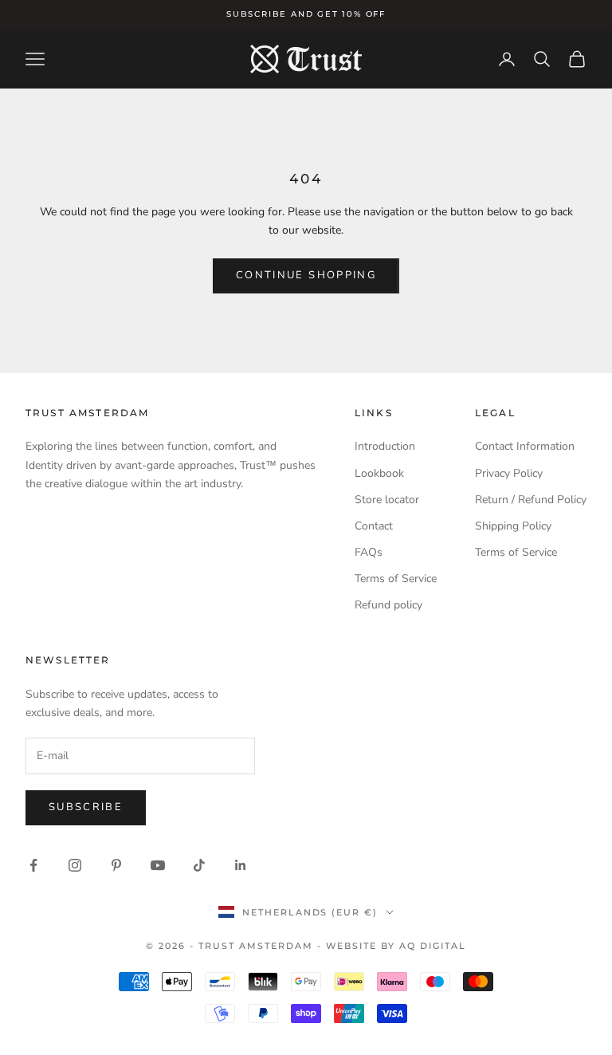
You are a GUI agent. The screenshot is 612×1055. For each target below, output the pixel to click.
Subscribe (86, 807)
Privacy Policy (509, 473)
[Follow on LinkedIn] (241, 865)
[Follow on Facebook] (33, 865)
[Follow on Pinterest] (116, 865)
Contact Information (525, 446)
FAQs (368, 552)
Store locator (387, 499)
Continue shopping (306, 275)
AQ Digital (432, 945)
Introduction (385, 446)
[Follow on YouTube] (158, 865)
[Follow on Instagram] (75, 865)
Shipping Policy (513, 525)
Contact (374, 525)
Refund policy (388, 604)
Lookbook (379, 473)
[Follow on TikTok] (199, 865)
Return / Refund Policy (530, 499)
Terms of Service (396, 578)
